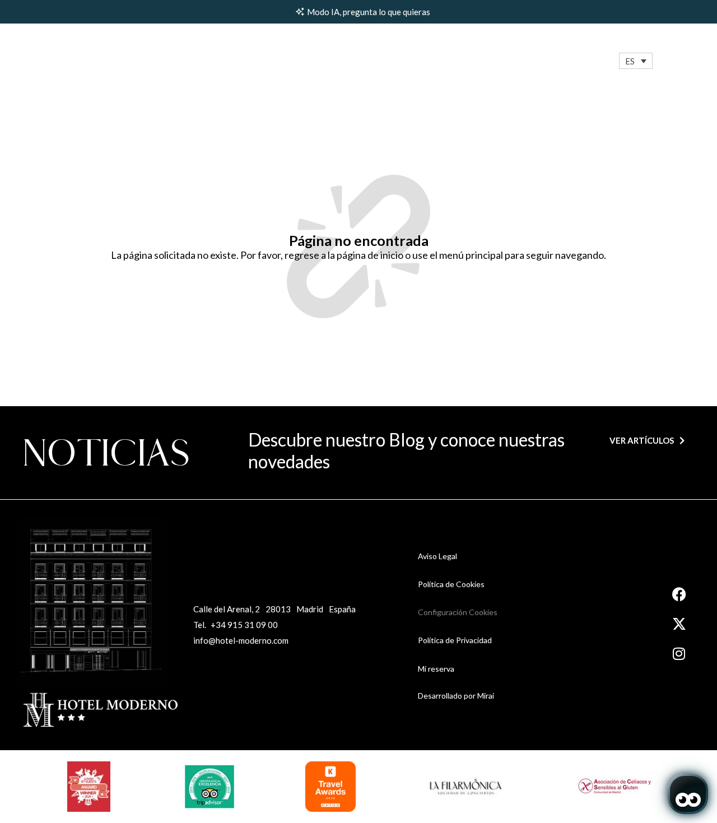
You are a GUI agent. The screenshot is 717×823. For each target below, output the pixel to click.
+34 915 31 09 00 (244, 625)
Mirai (485, 695)
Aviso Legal (437, 556)
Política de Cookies (451, 584)
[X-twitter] (679, 624)
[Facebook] (679, 594)
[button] (636, 61)
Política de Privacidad (455, 640)
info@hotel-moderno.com (240, 640)
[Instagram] (679, 654)
